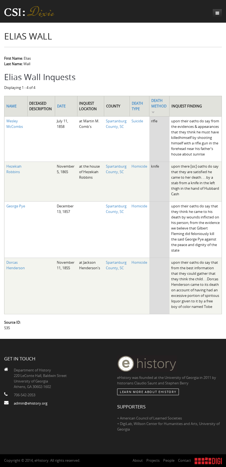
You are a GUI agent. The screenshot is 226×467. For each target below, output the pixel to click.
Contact (184, 460)
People (168, 460)
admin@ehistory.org (30, 403)
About (138, 460)
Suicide (137, 120)
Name (11, 106)
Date (61, 106)
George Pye (15, 206)
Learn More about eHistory (148, 392)
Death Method (158, 103)
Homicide (139, 166)
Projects (153, 460)
